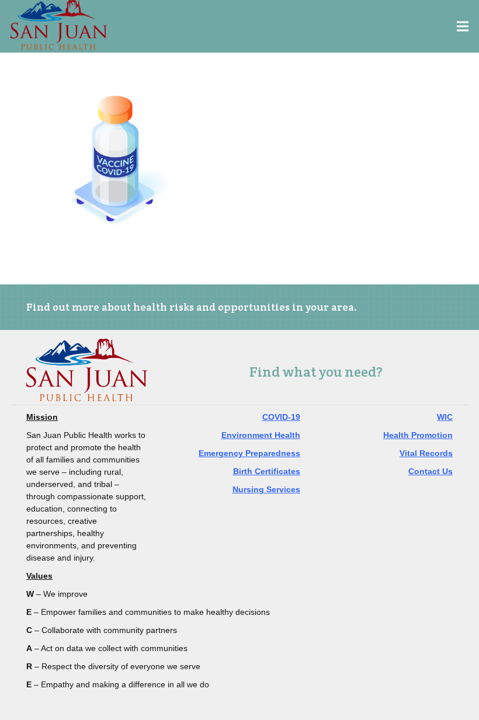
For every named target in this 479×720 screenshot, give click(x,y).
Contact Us (430, 471)
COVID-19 (281, 417)
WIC (445, 417)
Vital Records (426, 453)
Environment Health (260, 435)
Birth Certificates (266, 471)
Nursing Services (266, 489)
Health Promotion (418, 435)
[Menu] (463, 26)
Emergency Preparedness (249, 453)
